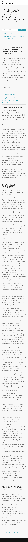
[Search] (21, 2)
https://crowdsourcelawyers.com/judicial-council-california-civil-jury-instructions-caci (14, 100)
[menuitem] (21, 2)
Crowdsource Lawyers (9, 94)
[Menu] (24, 2)
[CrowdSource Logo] (11, 2)
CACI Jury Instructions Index (12, 34)
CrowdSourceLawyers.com (10, 532)
